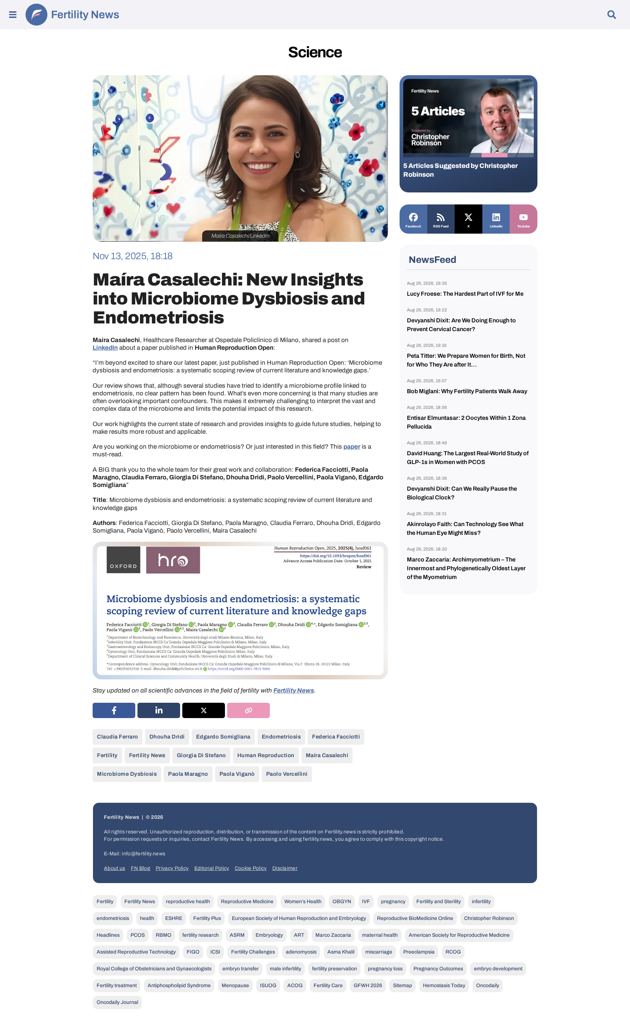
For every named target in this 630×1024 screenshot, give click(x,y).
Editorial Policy (211, 868)
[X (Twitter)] (203, 710)
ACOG (295, 985)
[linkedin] (158, 710)
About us (114, 868)
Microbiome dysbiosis (127, 774)
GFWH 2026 (368, 985)
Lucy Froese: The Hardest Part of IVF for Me (465, 294)
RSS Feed (440, 226)
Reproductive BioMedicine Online (415, 918)
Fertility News (85, 14)
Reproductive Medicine (247, 901)
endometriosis (281, 737)
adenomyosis (301, 952)
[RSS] (441, 216)
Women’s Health (303, 901)
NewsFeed (432, 259)
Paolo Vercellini (287, 774)
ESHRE (173, 918)
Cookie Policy (251, 868)
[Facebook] (413, 216)
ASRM (237, 935)
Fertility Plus (207, 918)
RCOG (453, 952)
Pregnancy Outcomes (438, 968)
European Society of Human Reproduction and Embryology (299, 918)
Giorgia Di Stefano (201, 755)
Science (315, 52)
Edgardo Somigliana (223, 737)
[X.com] (468, 216)
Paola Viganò (237, 774)
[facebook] (114, 710)
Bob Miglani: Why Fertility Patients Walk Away (467, 391)
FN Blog (140, 868)
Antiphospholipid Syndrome (179, 985)
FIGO (193, 952)
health (147, 918)
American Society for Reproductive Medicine (459, 935)
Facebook (413, 226)
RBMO (163, 935)
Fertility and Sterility (438, 901)
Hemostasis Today (444, 985)
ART (299, 935)
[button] (416, 155)
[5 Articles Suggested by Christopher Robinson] (468, 118)
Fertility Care (328, 985)
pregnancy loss (385, 968)
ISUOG (268, 985)
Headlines (108, 935)
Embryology (269, 935)
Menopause (235, 985)
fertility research (200, 935)
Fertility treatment (117, 985)
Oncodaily (487, 985)
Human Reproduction (266, 755)
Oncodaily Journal (117, 1002)
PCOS (138, 935)
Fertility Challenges (253, 952)
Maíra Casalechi (327, 755)
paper (351, 446)
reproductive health (188, 901)
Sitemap (402, 985)
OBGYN (341, 901)
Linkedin (496, 226)
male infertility (285, 968)
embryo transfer (240, 968)
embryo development (498, 968)
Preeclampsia (419, 952)
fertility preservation (334, 968)
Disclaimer (285, 868)
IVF (366, 901)
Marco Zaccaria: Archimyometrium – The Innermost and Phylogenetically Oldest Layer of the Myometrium (466, 568)
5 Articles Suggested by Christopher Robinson (460, 170)
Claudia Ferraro (117, 737)
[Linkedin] (496, 216)
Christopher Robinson (489, 918)
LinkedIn (105, 347)
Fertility (107, 755)
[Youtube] (523, 216)
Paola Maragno (188, 774)
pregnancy (393, 901)
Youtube (523, 226)
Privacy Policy (172, 868)
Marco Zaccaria (333, 935)
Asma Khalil (340, 952)
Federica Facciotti (336, 737)
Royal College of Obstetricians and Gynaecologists (154, 968)
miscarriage (378, 952)
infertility (481, 901)
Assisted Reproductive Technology (136, 952)
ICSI (215, 952)
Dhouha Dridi (167, 737)
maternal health (380, 935)
